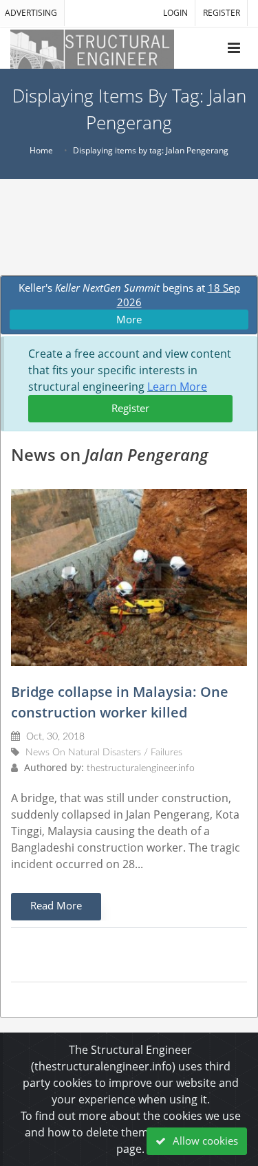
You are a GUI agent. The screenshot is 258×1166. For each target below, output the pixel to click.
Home (41, 150)
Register (130, 408)
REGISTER (221, 13)
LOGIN (175, 13)
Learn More (177, 386)
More (129, 319)
